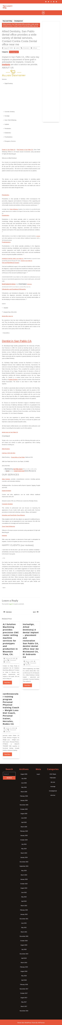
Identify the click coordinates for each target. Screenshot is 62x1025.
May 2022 (24, 897)
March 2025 (24, 826)
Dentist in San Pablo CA (16, 341)
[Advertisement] (22, 97)
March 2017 (24, 1006)
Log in (38, 774)
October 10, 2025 (10, 728)
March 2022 (24, 905)
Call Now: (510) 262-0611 (8, 453)
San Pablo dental (17, 469)
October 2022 (24, 883)
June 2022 (24, 892)
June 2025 (24, 818)
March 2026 (24, 791)
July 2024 (23, 844)
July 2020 (23, 949)
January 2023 (24, 879)
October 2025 (24, 809)
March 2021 (24, 932)
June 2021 (24, 923)
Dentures (29, 284)
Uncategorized (18, 21)
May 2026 (24, 787)
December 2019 (24, 953)
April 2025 (24, 822)
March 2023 (24, 875)
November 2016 (24, 1010)
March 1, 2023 (29, 661)
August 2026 (24, 774)
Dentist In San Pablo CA (8, 149)
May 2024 (24, 848)
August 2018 (24, 971)
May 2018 (24, 975)
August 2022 (24, 888)
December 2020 (24, 936)
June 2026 (24, 783)
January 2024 (24, 857)
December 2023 (24, 861)
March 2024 (24, 853)
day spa (53, 782)
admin (17, 48)
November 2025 (24, 804)
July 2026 (23, 778)
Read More (8, 683)
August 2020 (24, 945)
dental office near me (7, 316)
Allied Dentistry (6, 448)
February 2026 (24, 796)
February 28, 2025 (10, 658)
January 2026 (24, 800)
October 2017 (24, 993)
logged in (11, 604)
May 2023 (24, 870)
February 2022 (24, 910)
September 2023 (24, 866)
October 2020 (24, 940)
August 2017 (24, 997)
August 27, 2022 (8, 48)
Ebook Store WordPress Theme (26, 1022)
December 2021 (24, 918)
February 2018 (24, 984)
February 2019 (24, 967)
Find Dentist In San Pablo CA (25, 149)
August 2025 (24, 813)
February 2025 (24, 831)
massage (52, 786)
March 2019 (24, 962)
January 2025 (24, 835)
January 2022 (24, 914)
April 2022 (24, 901)
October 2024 (24, 840)
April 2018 (24, 980)
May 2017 (24, 1002)
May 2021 (24, 927)
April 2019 (24, 958)
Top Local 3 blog (7, 7)
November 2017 (24, 989)
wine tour (52, 795)
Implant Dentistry (13, 379)
